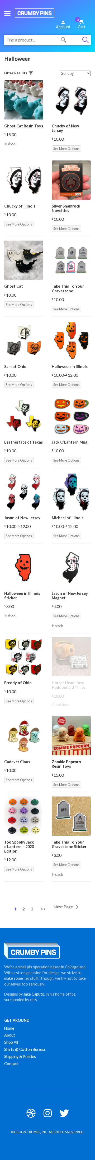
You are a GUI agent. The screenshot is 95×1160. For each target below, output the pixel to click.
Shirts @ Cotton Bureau (24, 1049)
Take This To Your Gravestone (68, 288)
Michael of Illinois (67, 517)
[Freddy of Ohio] (23, 656)
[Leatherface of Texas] (23, 416)
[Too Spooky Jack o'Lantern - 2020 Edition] (23, 816)
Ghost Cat (13, 286)
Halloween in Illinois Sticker (22, 595)
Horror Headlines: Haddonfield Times (69, 684)
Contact (11, 1063)
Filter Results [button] (15, 73)
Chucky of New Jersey (65, 128)
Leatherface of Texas (23, 442)
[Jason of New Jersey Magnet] (71, 567)
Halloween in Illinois (70, 366)
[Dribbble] (31, 1113)
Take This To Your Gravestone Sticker (69, 844)
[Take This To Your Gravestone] (71, 260)
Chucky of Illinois (19, 206)
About (9, 1035)
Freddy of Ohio (18, 682)
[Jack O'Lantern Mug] (71, 416)
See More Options (66, 148)
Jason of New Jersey (22, 517)
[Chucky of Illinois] (23, 180)
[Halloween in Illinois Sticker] (23, 567)
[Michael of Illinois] (71, 491)
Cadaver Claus (17, 761)
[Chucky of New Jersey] (71, 99)
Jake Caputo (33, 994)
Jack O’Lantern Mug (69, 442)
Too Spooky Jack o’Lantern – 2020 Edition (19, 847)
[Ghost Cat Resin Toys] (23, 99)
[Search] (85, 40)
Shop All (11, 1042)
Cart (81, 23)
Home (9, 1028)
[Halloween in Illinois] (71, 340)
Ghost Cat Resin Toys (23, 126)
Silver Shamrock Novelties (66, 208)
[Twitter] (64, 1113)
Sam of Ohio (15, 366)
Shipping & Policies (20, 1056)
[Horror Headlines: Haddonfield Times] (71, 656)
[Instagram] (47, 1113)
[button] (7, 13)
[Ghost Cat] (23, 260)
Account (63, 27)
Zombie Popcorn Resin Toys (66, 763)
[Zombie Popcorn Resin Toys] (71, 735)
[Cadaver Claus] (23, 735)
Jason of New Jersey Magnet (70, 595)
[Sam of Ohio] (23, 340)
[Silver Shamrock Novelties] (71, 180)
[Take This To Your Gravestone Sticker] (71, 816)
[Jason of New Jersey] (23, 491)
